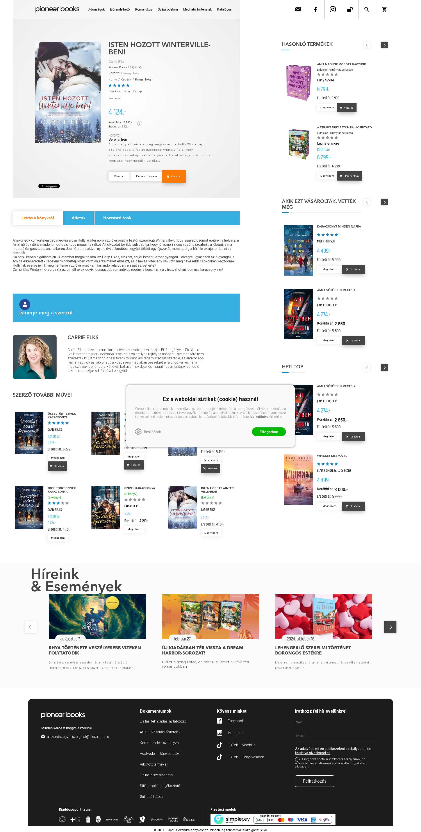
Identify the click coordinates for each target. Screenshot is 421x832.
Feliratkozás (314, 781)
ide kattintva (259, 417)
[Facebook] (315, 9)
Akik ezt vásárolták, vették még (319, 204)
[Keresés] (367, 9)
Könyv (113, 79)
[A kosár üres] (386, 9)
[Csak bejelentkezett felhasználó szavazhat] (111, 85)
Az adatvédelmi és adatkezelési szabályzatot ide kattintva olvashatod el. (333, 751)
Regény (126, 79)
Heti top (292, 367)
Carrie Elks (117, 61)
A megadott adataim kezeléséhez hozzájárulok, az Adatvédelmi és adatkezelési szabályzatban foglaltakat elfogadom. (330, 763)
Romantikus (143, 79)
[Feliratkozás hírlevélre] (298, 9)
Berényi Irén (130, 73)
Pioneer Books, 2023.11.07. (125, 67)
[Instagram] (332, 9)
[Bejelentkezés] (350, 9)
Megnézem (58, 457)
